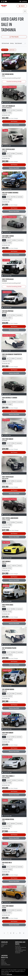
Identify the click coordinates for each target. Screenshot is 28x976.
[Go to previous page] (4, 933)
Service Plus (17, 946)
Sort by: (12, 43)
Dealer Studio (9, 974)
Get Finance (14, 121)
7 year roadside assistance (20, 950)
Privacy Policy (4, 963)
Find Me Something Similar (14, 81)
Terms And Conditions (5, 964)
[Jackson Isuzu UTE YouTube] (6, 1)
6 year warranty (18, 948)
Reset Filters (5, 49)
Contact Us (3, 962)
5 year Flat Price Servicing (20, 947)
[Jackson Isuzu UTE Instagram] (4, 1)
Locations (24, 1)
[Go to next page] (24, 933)
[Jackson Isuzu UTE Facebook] (2, 1)
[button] (25, 11)
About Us (3, 959)
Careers (2, 960)
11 (20, 933)
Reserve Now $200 (14, 125)
